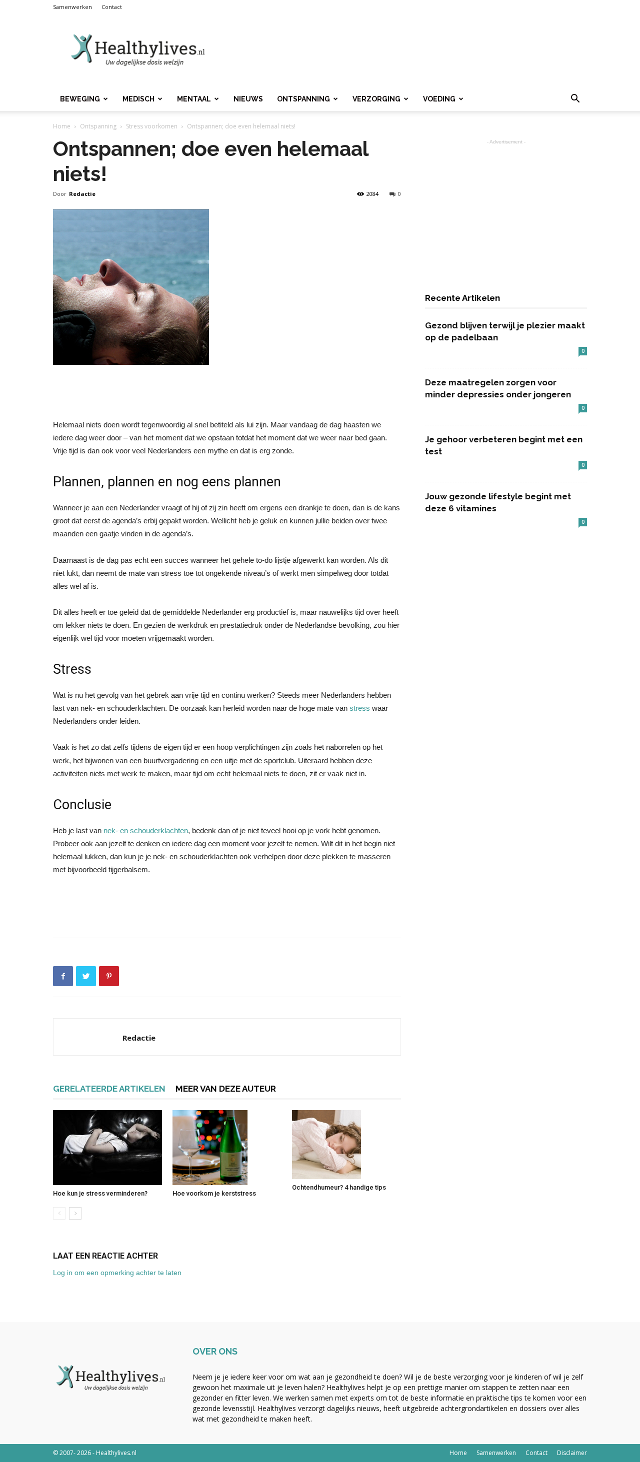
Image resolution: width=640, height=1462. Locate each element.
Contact (112, 6)
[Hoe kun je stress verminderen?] (107, 1147)
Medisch (138, 99)
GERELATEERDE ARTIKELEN (109, 1089)
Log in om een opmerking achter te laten (117, 1273)
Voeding (439, 99)
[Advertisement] (405, 50)
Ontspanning (303, 99)
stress (360, 708)
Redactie (82, 193)
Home (61, 126)
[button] (575, 99)
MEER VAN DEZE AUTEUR (226, 1089)
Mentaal (194, 99)
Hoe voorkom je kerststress (214, 1193)
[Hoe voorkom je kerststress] (227, 1147)
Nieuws (248, 99)
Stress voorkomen (152, 126)
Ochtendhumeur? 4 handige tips (339, 1187)
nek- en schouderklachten (145, 830)
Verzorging (376, 99)
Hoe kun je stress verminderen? (100, 1193)
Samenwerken (72, 6)
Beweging (80, 99)
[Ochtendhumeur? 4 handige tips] (346, 1144)
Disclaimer (572, 1453)
